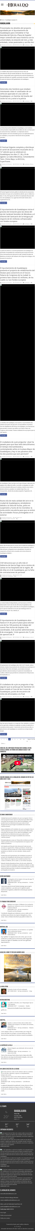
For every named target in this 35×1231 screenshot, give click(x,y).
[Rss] (15, 1226)
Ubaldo (28, 1006)
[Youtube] (20, 1226)
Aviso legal (3, 1212)
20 (23, 739)
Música (31, 164)
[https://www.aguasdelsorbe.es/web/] (17, 12)
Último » (3, 743)
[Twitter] (18, 1226)
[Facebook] (16, 1226)
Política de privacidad (5, 1215)
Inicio (2, 20)
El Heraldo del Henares (6, 45)
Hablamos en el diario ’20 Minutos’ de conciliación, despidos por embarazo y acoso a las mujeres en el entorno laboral (20, 906)
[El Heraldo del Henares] (17, 5)
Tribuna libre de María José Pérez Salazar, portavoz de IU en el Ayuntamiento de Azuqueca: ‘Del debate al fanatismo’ (17, 841)
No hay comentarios (23, 882)
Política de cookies (5, 1218)
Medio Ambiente (11, 518)
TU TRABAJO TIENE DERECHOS (8, 902)
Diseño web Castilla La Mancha (21, 1224)
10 (20, 739)
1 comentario (21, 1006)
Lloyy (30, 991)
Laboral (32, 637)
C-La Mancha (4, 576)
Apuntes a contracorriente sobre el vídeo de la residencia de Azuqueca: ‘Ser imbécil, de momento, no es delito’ (21, 1024)
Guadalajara (27, 45)
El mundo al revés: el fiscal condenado (17, 989)
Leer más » (3, 82)
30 (27, 741)
